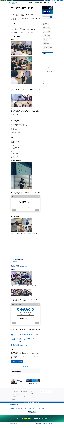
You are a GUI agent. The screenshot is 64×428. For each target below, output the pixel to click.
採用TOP (31, 394)
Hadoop (49, 31)
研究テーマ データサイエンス (25, 396)
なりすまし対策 (38, 408)
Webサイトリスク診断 (30, 407)
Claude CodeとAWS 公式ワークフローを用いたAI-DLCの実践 (47, 57)
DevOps (48, 27)
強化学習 (44, 47)
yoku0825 (32, 233)
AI (43, 23)
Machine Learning (45, 35)
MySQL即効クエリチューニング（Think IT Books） (19, 266)
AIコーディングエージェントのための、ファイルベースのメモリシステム (47, 60)
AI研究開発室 (37, 2)
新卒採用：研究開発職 (24, 391)
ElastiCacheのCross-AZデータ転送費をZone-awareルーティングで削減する (47, 64)
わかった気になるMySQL (15, 259)
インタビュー (51, 2)
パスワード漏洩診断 (25, 407)
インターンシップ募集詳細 (17, 361)
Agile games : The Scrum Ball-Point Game (18, 301)
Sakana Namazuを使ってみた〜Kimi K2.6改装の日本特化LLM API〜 (47, 68)
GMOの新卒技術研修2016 (15, 343)
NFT (43, 36)
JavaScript (48, 32)
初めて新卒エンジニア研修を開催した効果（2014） (19, 345)
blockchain (44, 24)
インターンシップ (23, 393)
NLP (45, 36)
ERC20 (47, 28)
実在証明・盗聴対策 (12, 408)
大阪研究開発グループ (15, 396)
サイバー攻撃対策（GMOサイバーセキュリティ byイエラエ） (21, 408)
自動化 (49, 48)
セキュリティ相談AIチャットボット (37, 407)
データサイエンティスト (46, 43)
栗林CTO (16, 192)
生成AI (44, 48)
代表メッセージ (32, 391)
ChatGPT (48, 24)
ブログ (48, 2)
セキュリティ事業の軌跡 (43, 408)
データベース (44, 44)
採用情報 (55, 2)
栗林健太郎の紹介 (28, 190)
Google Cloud (44, 31)
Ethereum (50, 28)
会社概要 (31, 390)
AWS (48, 23)
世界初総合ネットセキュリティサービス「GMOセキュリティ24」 (16, 407)
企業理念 (31, 393)
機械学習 (47, 47)
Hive (43, 32)
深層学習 (51, 47)
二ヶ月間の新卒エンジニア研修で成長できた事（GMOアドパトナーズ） (22, 336)
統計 (46, 48)
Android (46, 23)
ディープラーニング (45, 40)
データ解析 (48, 44)
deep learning (44, 27)
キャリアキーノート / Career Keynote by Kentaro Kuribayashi (21, 213)
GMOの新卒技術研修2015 (15, 344)
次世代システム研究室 (43, 2)
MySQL (49, 35)
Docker (44, 28)
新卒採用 (31, 396)
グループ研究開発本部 (15, 390)
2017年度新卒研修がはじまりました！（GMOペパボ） (19, 339)
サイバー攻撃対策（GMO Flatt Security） (32, 408)
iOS (45, 32)
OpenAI (48, 36)
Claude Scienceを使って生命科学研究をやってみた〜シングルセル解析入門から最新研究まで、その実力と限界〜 (47, 73)
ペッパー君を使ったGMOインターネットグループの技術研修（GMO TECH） (23, 338)
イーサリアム (44, 39)
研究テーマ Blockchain (24, 394)
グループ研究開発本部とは (30, 2)
